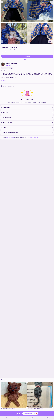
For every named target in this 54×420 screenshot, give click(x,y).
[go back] (2, 2)
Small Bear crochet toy (9, 408)
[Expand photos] (2, 41)
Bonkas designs (4, 409)
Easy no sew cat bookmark (36, 408)
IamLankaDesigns (12, 63)
